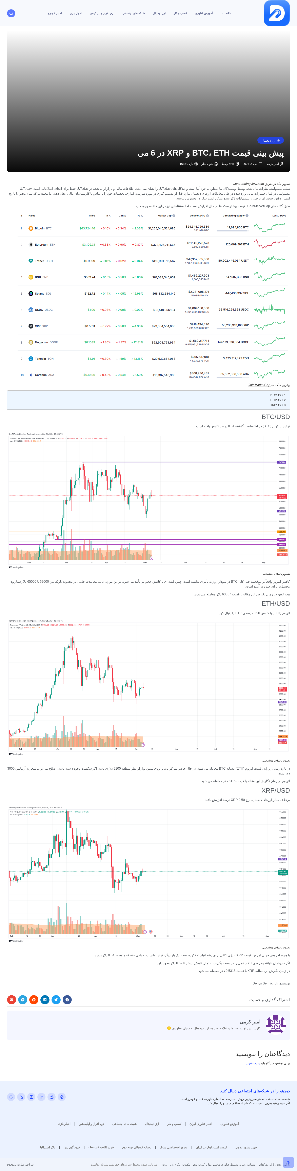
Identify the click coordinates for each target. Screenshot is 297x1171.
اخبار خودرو (55, 13)
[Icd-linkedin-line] (41, 1097)
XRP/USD (276, 405)
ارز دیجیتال (159, 13)
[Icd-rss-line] (21, 1097)
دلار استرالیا (47, 1147)
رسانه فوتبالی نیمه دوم (136, 1147)
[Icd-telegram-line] (62, 1097)
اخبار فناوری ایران (201, 1123)
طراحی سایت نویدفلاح (20, 1164)
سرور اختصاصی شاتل (173, 1147)
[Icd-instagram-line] (31, 1097)
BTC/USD (276, 395)
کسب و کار (180, 13)
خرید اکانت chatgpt (101, 1147)
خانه (228, 13)
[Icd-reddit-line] (51, 1097)
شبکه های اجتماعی (133, 13)
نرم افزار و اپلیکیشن (102, 13)
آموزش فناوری (204, 13)
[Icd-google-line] (11, 1097)
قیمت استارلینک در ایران (211, 1147)
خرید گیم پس (72, 1147)
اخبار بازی (76, 13)
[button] (270, 140)
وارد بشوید (253, 1063)
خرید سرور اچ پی (246, 1147)
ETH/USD (276, 400)
